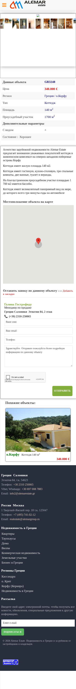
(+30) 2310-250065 (20, 316)
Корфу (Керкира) (13, 586)
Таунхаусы (9, 538)
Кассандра (8, 576)
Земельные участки (14, 557)
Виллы (6, 548)
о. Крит (6, 581)
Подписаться (13, 632)
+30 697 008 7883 (32, 489)
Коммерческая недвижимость (21, 553)
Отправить (62, 390)
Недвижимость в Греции (17, 591)
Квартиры (8, 533)
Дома (5, 543)
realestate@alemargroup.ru (25, 519)
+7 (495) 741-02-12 (24, 514)
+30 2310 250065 (23, 484)
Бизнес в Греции (12, 562)
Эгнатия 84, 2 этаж (40, 311)
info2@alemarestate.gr (22, 493)
